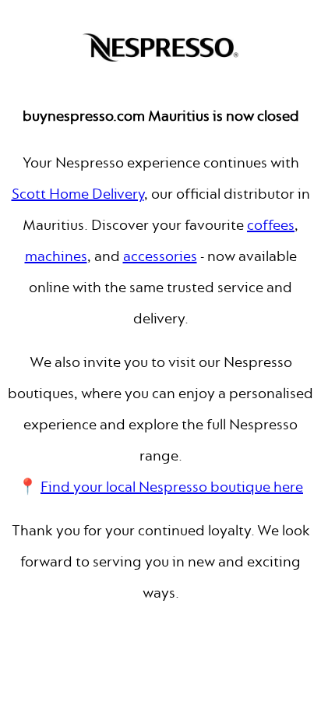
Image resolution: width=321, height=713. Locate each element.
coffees (271, 225)
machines (56, 256)
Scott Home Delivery (78, 194)
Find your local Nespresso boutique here (172, 487)
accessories (160, 256)
